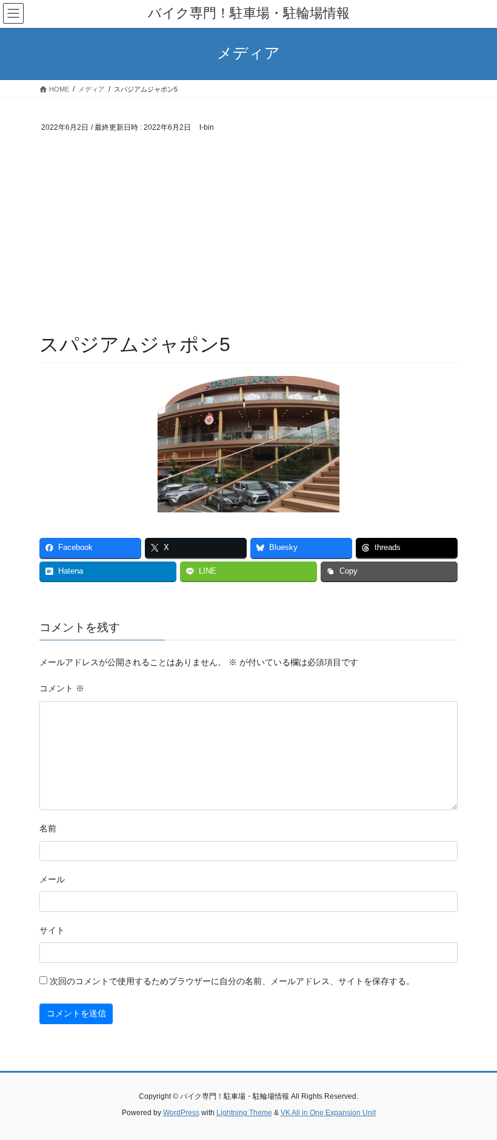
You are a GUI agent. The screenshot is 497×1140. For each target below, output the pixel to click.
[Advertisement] (248, 240)
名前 (47, 828)
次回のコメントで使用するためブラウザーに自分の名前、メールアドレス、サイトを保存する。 (232, 981)
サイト (52, 930)
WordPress (181, 1112)
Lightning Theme (244, 1112)
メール (52, 879)
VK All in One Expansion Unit (328, 1112)
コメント (61, 688)
